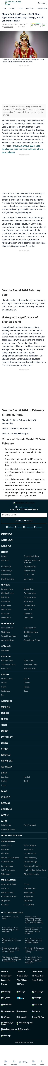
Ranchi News (6, 629)
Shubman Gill (6, 578)
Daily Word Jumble (8, 841)
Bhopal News (29, 600)
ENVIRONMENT (7, 748)
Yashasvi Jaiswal (29, 582)
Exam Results (6, 680)
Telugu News (5, 912)
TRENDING (5, 719)
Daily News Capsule (9, 524)
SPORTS (4, 784)
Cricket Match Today (31, 568)
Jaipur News (28, 613)
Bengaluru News (7, 600)
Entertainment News (8, 908)
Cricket (20, 8)
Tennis (26, 793)
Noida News (28, 621)
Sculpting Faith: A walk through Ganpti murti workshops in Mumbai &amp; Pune (33, 971)
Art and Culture (6, 690)
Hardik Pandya (6, 582)
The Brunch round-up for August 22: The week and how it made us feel (11, 970)
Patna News (5, 625)
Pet (2, 707)
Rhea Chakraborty (30, 869)
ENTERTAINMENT (8, 635)
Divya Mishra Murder (31, 886)
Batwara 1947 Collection (10, 869)
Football (27, 788)
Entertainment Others (32, 652)
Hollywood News (30, 639)
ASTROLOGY (6, 658)
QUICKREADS (6, 821)
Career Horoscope (30, 873)
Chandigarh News (7, 605)
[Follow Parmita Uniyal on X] (16, 27)
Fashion (4, 694)
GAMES (4, 833)
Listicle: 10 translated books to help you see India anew (10, 941)
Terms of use (37, 983)
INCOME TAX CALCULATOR (11, 847)
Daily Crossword (30, 837)
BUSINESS (5, 724)
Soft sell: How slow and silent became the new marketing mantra (33, 952)
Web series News (7, 652)
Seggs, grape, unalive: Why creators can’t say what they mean (10, 961)
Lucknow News (29, 617)
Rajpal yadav (28, 861)
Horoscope (5, 662)
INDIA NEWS (6, 558)
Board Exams (28, 672)
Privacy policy (6, 987)
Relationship (5, 702)
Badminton (5, 788)
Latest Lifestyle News (12, 924)
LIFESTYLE (5, 686)
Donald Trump (6, 857)
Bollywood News (7, 639)
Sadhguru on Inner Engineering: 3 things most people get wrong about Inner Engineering (34, 931)
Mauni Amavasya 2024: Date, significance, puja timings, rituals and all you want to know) (22, 149)
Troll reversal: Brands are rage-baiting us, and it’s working (34, 961)
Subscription (5, 991)
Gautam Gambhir (30, 865)
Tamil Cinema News (31, 643)
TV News (27, 648)
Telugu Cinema (29, 904)
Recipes (26, 698)
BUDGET (4, 742)
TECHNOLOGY (6, 778)
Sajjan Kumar (6, 886)
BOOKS (4, 803)
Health (3, 698)
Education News (30, 680)
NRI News (5, 916)
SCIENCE (4, 754)
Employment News (31, 676)
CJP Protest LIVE (7, 873)
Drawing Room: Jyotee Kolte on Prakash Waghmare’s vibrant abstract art (33, 942)
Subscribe (41, 3)
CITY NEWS (5, 596)
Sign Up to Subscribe (24, 530)
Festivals (27, 694)
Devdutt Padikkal (30, 578)
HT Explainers (29, 916)
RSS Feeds (20, 996)
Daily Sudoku (6, 837)
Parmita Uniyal (8, 27)
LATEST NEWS (6, 546)
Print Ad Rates (22, 991)
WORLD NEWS (7, 552)
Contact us (21, 983)
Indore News (5, 613)
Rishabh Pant (6, 586)
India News (30, 8)
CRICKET (4, 564)
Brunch (26, 690)
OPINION (4, 760)
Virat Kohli (5, 865)
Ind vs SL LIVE (29, 586)
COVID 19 (5, 827)
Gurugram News (30, 609)
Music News (5, 643)
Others (3, 797)
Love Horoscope (7, 877)
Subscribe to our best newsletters (24, 519)
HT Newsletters (37, 987)
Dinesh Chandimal (7, 590)
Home (4, 8)
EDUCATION (6, 668)
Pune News (28, 625)
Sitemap (4, 996)
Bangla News (28, 908)
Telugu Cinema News (8, 648)
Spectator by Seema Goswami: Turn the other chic (11, 952)
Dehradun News (30, 605)
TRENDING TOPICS (8, 892)
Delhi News (5, 609)
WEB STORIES (6, 713)
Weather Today (22, 987)
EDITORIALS (5, 766)
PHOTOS (4, 730)
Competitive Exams (8, 676)
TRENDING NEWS (8, 853)
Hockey (4, 793)
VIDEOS (4, 736)
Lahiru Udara (28, 590)
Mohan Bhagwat (30, 857)
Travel (26, 702)
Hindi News (28, 912)
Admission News (7, 672)
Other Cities (28, 629)
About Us (4, 983)
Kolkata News (6, 617)
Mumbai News (6, 621)
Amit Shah (5, 861)
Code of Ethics (37, 991)
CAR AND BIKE (6, 772)
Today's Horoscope (8, 881)
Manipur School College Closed (35, 881)
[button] (2, 3)
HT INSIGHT (5, 809)
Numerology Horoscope (32, 877)
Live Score (5, 572)
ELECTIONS (5, 815)
